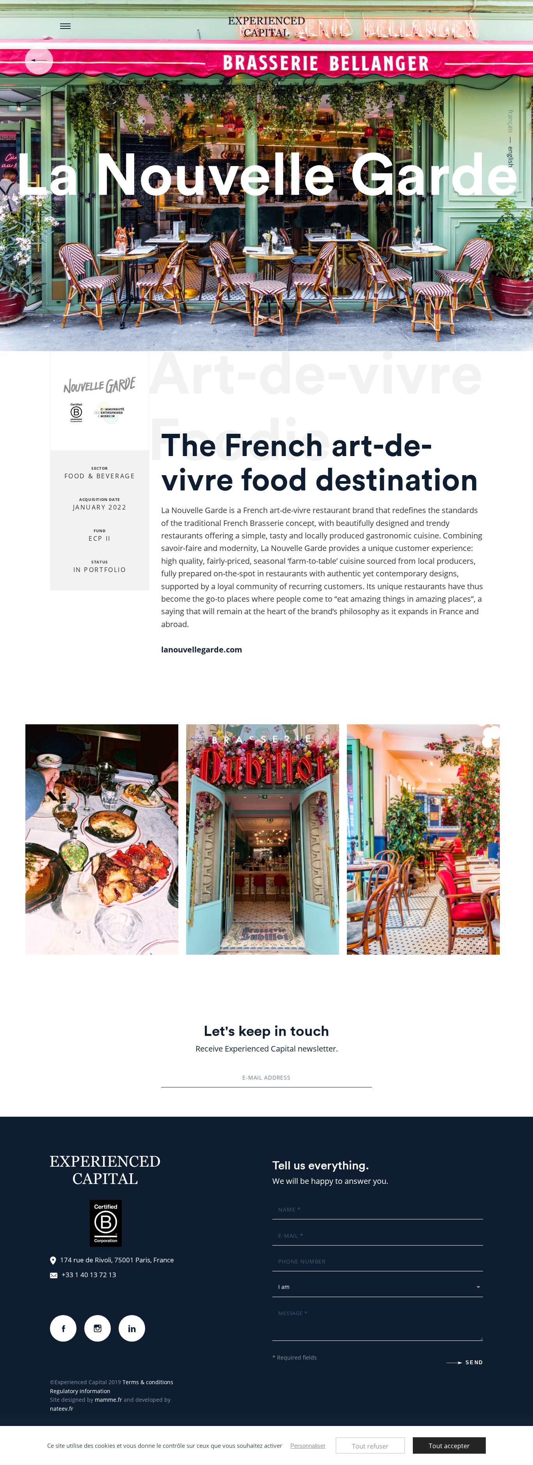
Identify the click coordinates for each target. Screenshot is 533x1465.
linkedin (132, 1321)
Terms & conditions (148, 1382)
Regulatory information (80, 1391)
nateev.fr (61, 1408)
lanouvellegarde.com (201, 649)
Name (287, 1205)
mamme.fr (108, 1399)
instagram (97, 1321)
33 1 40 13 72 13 (91, 1274)
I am (285, 1283)
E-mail (288, 1231)
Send (474, 1362)
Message (292, 1309)
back (39, 60)
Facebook (63, 1321)
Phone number (302, 1257)
